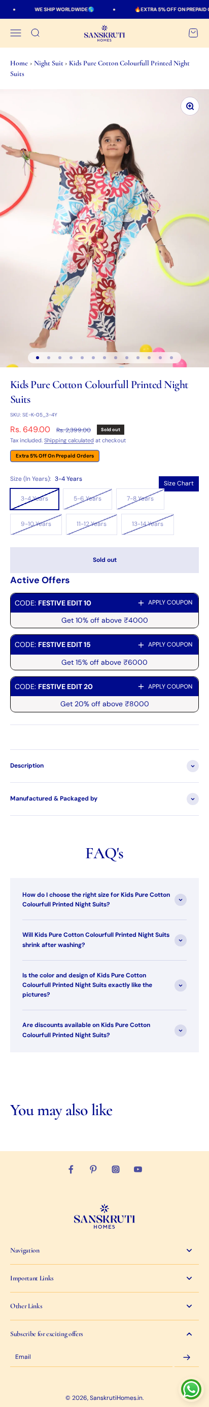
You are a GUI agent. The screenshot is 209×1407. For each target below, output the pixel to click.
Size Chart (179, 483)
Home (19, 63)
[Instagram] (115, 1169)
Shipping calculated (69, 440)
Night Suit (49, 63)
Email (23, 1357)
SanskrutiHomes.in (116, 1398)
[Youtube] (138, 1169)
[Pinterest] (93, 1169)
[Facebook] (71, 1169)
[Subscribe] (187, 1357)
